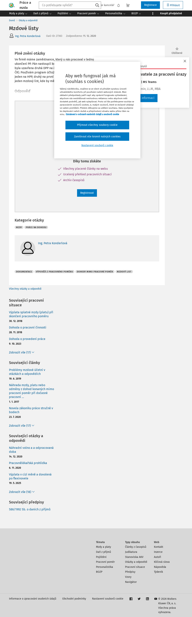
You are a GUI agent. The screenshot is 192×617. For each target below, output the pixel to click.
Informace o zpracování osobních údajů (32, 598)
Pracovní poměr (105, 562)
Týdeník (158, 571)
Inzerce (158, 552)
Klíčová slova (162, 562)
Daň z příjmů (103, 552)
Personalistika (104, 567)
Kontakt (158, 546)
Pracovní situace (135, 567)
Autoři (157, 557)
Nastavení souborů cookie (107, 598)
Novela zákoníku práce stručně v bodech (31, 410)
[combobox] (70, 5)
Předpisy (130, 571)
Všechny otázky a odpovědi (25, 288)
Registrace (150, 5)
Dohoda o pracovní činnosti (27, 327)
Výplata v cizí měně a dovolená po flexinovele (30, 476)
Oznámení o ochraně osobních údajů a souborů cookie (92, 114)
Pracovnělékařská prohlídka (28, 463)
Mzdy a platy (103, 546)
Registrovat (87, 192)
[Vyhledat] (97, 5)
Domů (12, 20)
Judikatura (131, 552)
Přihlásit (175, 5)
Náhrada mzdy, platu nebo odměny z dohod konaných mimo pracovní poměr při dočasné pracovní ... (31, 391)
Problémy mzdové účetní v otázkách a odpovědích (27, 372)
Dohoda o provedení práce (27, 339)
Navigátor (131, 582)
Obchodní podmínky (74, 598)
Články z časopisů (135, 546)
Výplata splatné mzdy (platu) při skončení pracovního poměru (31, 314)
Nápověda (160, 567)
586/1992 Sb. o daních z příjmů (29, 509)
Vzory (128, 577)
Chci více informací (141, 98)
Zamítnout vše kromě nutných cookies (97, 136)
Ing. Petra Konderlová (27, 36)
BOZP (99, 571)
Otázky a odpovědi (28, 20)
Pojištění (101, 557)
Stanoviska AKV (134, 557)
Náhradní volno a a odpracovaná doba (31, 450)
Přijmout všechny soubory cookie (97, 125)
